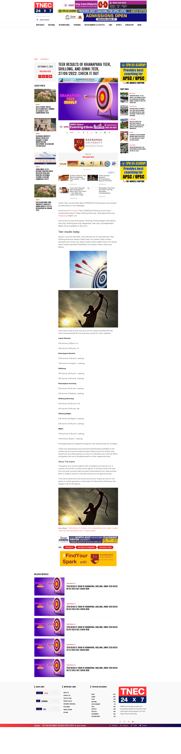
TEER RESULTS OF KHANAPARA (86, 547)
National (133, 145)
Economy (133, 119)
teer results (69, 547)
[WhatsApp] (92, 132)
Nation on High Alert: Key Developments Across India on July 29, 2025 (138, 149)
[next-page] (124, 157)
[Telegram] (105, 132)
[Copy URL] (109, 132)
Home (36, 59)
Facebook (114, 725)
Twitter (135, 725)
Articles (132, 93)
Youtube (144, 725)
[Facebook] (39, 76)
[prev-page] (121, 157)
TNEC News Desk (45, 71)
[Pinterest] (87, 132)
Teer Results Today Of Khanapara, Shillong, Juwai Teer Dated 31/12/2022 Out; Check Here (91, 648)
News (38, 104)
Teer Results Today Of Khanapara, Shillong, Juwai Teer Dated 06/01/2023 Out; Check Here (91, 587)
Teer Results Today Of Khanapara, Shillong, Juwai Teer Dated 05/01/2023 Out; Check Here (91, 608)
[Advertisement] (90, 41)
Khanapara (74, 211)
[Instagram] (43, 76)
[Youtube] (50, 76)
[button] (42, 20)
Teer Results (44, 59)
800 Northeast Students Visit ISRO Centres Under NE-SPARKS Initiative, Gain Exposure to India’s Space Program (137, 112)
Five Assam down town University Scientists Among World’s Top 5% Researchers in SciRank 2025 (44, 206)
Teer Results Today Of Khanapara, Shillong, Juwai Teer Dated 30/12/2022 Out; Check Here (91, 669)
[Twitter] (47, 76)
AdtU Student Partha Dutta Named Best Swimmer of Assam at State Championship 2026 (45, 110)
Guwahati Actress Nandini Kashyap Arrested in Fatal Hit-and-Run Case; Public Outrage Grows (137, 137)
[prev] (54, 693)
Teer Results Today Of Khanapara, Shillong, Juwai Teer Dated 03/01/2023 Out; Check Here (91, 628)
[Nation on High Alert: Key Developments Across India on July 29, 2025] (124, 148)
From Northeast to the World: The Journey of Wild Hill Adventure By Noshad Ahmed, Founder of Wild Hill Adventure (138, 99)
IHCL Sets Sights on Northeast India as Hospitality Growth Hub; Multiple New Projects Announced (137, 124)
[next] (57, 693)
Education (133, 106)
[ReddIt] (100, 132)
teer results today (105, 547)
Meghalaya (63, 216)
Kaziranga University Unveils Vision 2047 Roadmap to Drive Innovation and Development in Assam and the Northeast (45, 141)
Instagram (125, 725)
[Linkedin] (96, 132)
